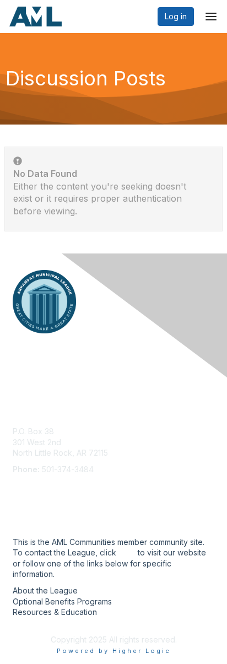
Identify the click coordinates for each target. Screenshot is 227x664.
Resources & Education (55, 612)
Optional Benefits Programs (62, 601)
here (127, 552)
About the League (45, 590)
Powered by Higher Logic (114, 651)
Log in (176, 16)
